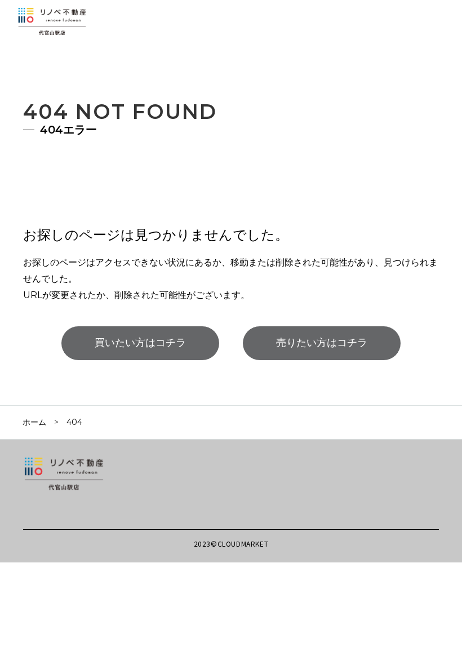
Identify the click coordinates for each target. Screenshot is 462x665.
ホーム (34, 422)
